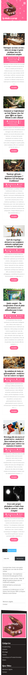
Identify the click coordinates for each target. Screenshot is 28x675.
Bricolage (5, 652)
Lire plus (14, 87)
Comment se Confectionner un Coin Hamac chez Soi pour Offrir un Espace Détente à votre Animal (14, 591)
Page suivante (12, 550)
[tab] (24, 3)
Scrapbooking (6, 647)
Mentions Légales (8, 601)
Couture (4, 649)
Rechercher (20, 558)
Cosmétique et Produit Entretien (11, 657)
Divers (4, 660)
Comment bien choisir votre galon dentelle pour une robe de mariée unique (13, 569)
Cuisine (4, 655)
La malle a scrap (9, 18)
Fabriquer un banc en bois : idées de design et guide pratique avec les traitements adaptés (13, 580)
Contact (5, 604)
